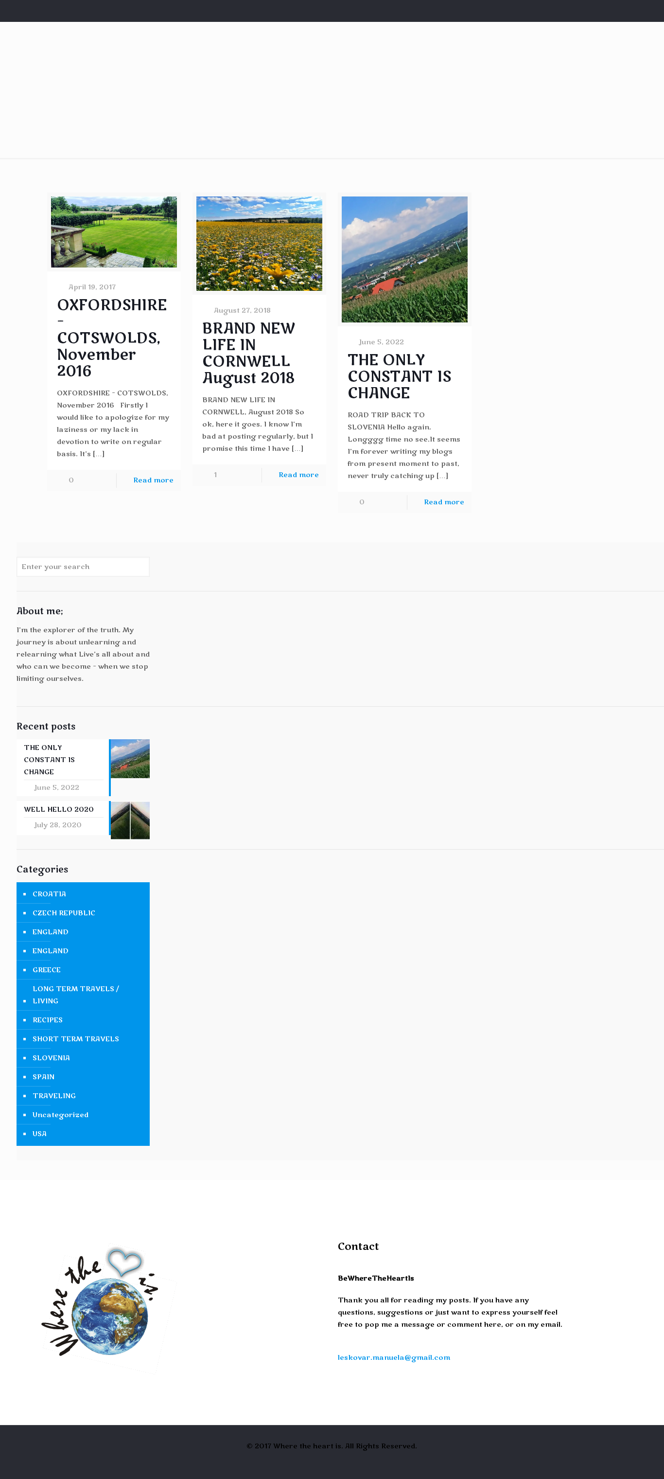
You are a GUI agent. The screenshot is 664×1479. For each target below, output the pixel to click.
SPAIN (43, 1077)
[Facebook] (604, 11)
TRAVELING (54, 1096)
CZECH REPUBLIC (64, 913)
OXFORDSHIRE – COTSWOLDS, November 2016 (112, 338)
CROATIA (49, 894)
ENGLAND (51, 932)
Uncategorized (60, 1115)
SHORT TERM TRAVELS (76, 1039)
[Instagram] (617, 11)
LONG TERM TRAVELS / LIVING (76, 995)
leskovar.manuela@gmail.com (394, 1357)
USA (40, 1134)
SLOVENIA (51, 1058)
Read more (153, 480)
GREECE (47, 970)
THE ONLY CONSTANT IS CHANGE (399, 376)
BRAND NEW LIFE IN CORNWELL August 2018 (248, 353)
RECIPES (48, 1020)
